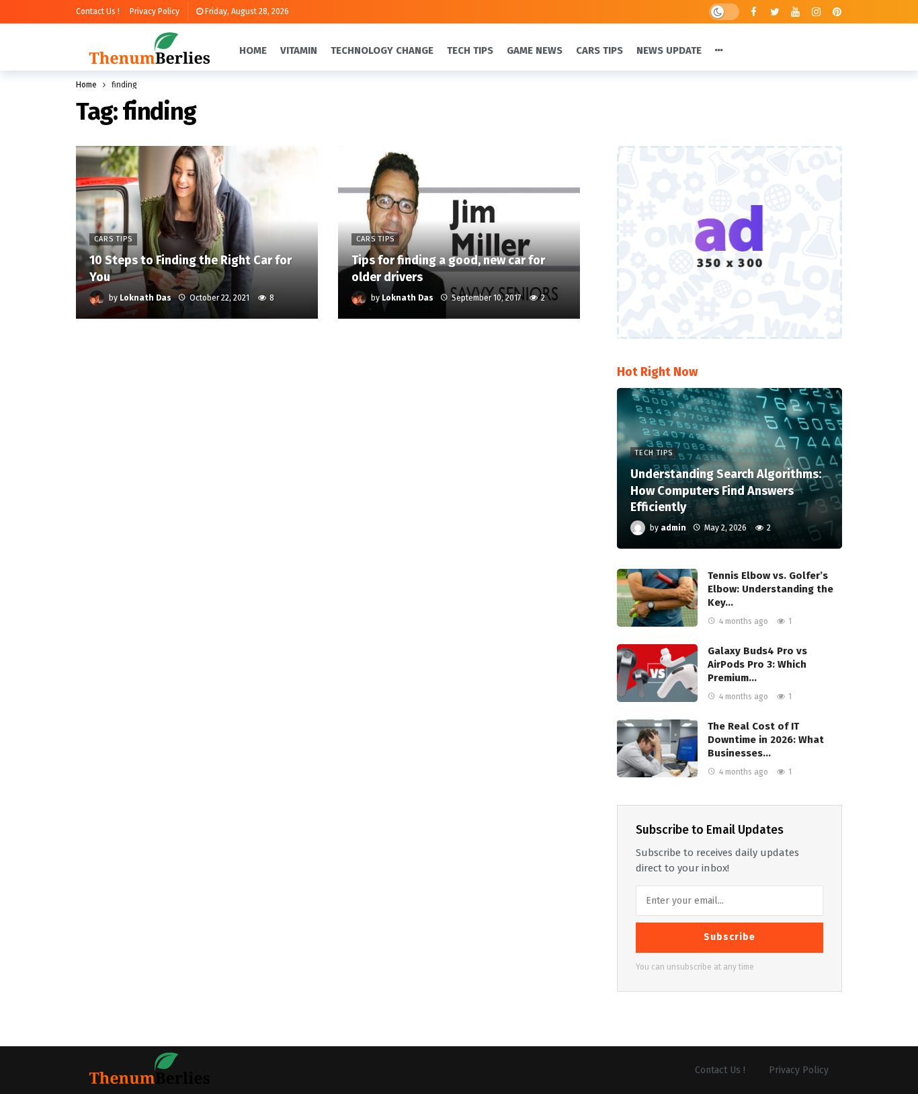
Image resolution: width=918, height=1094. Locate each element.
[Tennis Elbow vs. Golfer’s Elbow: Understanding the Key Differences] (657, 598)
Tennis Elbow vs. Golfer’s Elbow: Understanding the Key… (770, 589)
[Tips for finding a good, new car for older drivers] (459, 232)
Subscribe (729, 937)
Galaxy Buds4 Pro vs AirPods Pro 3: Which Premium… (757, 664)
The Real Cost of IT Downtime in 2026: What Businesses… (766, 739)
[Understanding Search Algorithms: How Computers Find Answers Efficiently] (729, 468)
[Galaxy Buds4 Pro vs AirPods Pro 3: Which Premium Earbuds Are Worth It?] (657, 673)
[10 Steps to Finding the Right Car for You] (197, 232)
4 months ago (743, 621)
